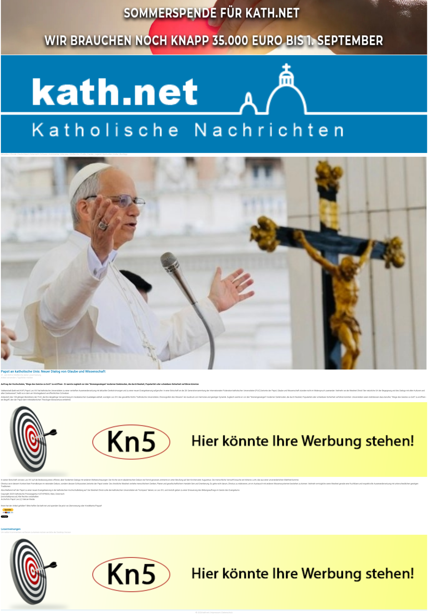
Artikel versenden (8, 377)
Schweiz (44, 154)
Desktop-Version (64, 532)
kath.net (206, 612)
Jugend (98, 154)
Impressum (215, 612)
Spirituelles (107, 154)
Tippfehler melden (25, 377)
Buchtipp (123, 154)
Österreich (34, 154)
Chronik (13, 154)
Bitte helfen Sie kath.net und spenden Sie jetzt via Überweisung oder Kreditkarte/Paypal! (64, 506)
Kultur (115, 154)
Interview (65, 154)
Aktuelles (5, 154)
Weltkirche (74, 154)
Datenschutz (227, 612)
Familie (90, 154)
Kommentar (54, 154)
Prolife (83, 154)
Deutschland (23, 154)
